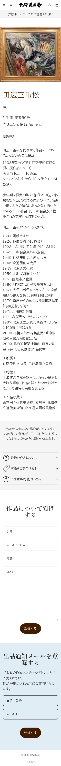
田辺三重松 (21, 94)
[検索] (11, 5)
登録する (30, 732)
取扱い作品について (24, 457)
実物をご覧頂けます (24, 468)
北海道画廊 (35, 755)
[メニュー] (4, 5)
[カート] (57, 5)
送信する (30, 628)
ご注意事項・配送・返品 (26, 479)
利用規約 (30, 762)
